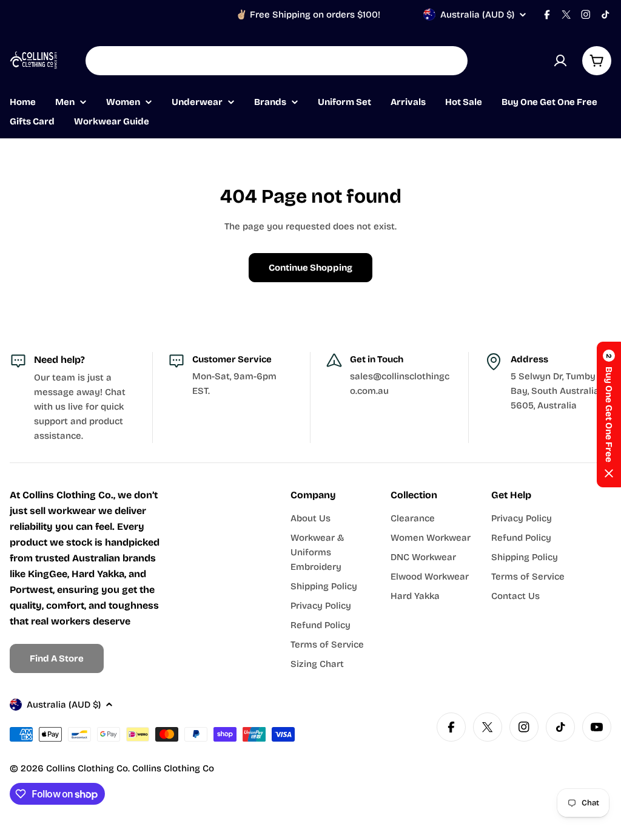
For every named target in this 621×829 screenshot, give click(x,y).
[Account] (560, 60)
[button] (609, 414)
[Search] (450, 60)
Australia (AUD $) (477, 14)
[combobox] (277, 60)
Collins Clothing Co (87, 768)
